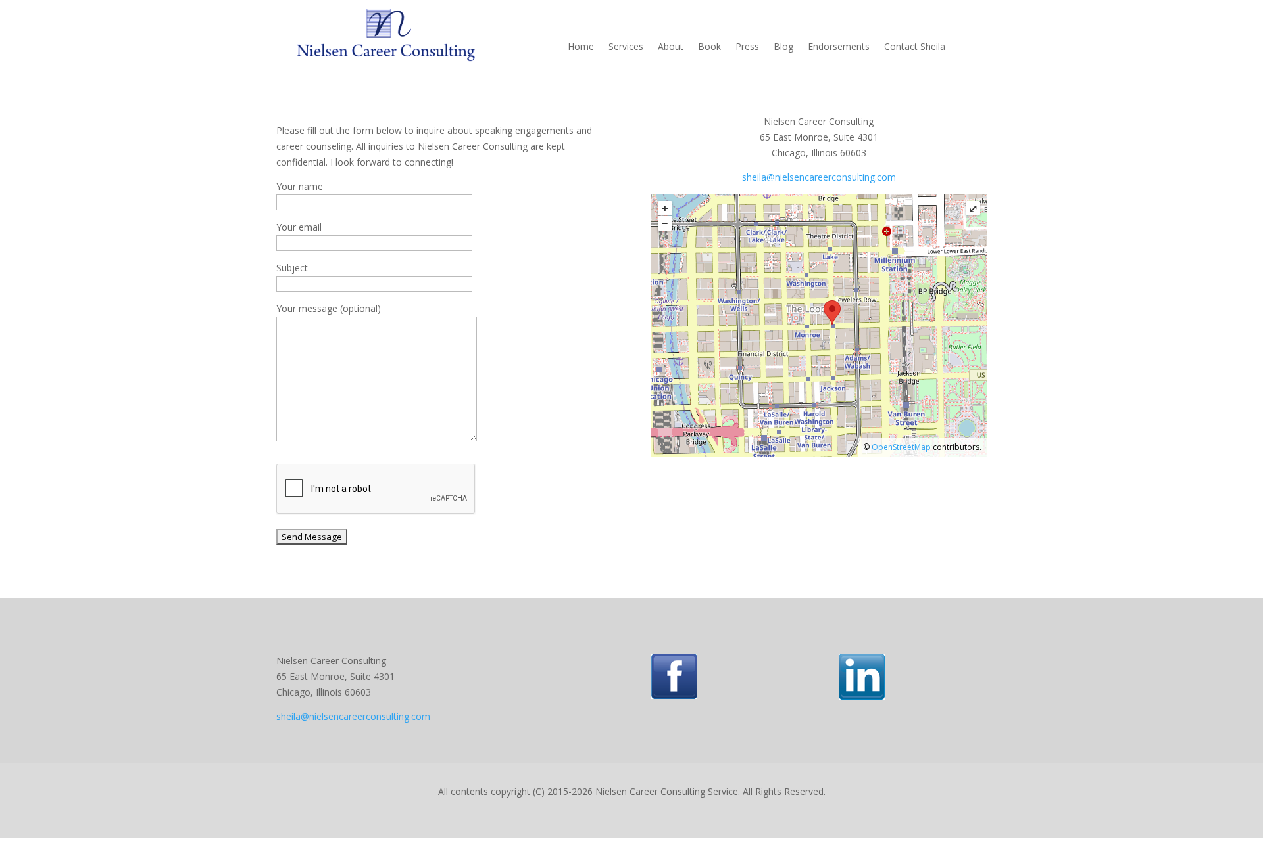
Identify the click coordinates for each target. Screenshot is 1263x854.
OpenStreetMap (901, 447)
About (670, 47)
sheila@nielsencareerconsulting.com (819, 177)
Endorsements (839, 47)
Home (581, 47)
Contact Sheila (914, 47)
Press (747, 47)
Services (625, 47)
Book (709, 47)
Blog (783, 47)
